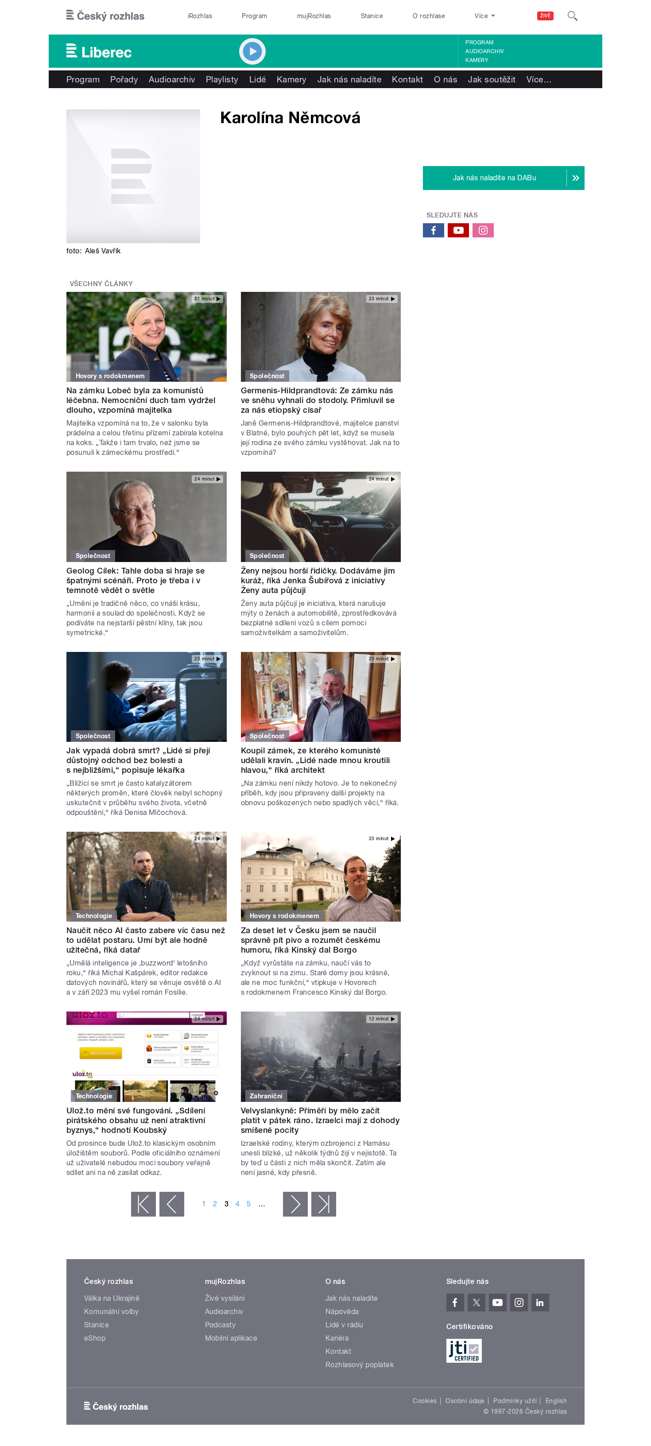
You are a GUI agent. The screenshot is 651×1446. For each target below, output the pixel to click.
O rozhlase (429, 15)
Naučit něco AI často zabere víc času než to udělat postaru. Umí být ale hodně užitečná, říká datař (145, 940)
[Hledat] (573, 16)
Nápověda (342, 1311)
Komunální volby (111, 1311)
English (556, 1400)
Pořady (124, 79)
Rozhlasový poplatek (360, 1365)
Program (254, 15)
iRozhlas (200, 15)
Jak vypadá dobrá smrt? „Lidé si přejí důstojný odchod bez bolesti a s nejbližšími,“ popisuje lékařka (138, 760)
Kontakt (407, 79)
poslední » (323, 1204)
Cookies (425, 1400)
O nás (445, 79)
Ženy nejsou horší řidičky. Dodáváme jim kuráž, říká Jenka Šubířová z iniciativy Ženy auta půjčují (318, 580)
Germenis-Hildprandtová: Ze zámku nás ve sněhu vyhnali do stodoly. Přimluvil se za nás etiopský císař (318, 400)
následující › (295, 1204)
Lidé (257, 79)
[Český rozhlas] (105, 16)
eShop (94, 1338)
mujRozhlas (314, 15)
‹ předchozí (171, 1204)
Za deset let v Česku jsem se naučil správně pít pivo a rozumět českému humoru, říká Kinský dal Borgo (310, 940)
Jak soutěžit (492, 79)
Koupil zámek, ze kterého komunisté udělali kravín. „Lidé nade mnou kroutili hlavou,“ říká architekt (315, 760)
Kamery (476, 60)
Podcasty (220, 1325)
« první (143, 1204)
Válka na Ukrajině (112, 1298)
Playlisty (222, 79)
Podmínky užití (515, 1400)
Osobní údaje (465, 1400)
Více (539, 79)
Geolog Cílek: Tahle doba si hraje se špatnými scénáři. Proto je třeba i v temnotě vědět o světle (135, 580)
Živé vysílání (225, 1298)
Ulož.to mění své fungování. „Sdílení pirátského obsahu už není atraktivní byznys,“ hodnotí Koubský (135, 1120)
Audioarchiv (484, 51)
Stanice (372, 15)
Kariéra (337, 1338)
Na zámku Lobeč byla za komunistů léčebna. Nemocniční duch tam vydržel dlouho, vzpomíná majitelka (140, 400)
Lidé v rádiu (345, 1325)
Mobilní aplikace (231, 1338)
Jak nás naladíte (350, 79)
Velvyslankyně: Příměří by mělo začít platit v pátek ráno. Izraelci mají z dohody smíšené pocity (320, 1120)
